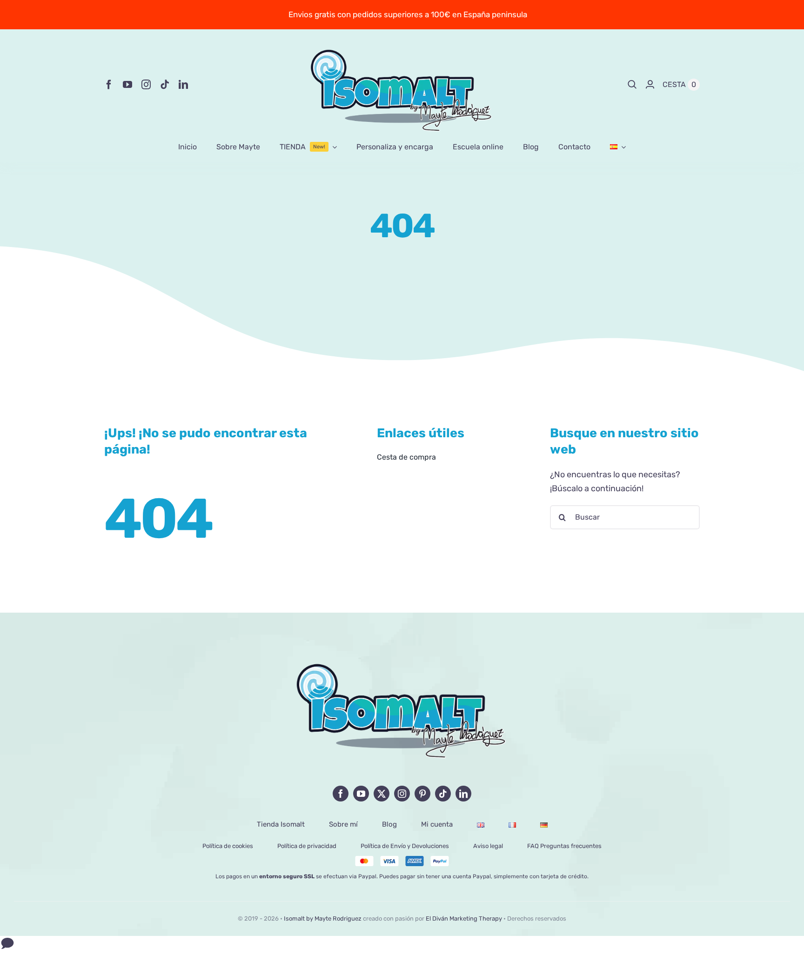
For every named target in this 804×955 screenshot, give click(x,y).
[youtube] (127, 84)
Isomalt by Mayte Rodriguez (323, 918)
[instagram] (146, 84)
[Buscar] (632, 85)
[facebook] (109, 84)
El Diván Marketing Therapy (464, 918)
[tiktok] (164, 84)
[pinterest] (422, 793)
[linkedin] (183, 84)
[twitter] (381, 793)
